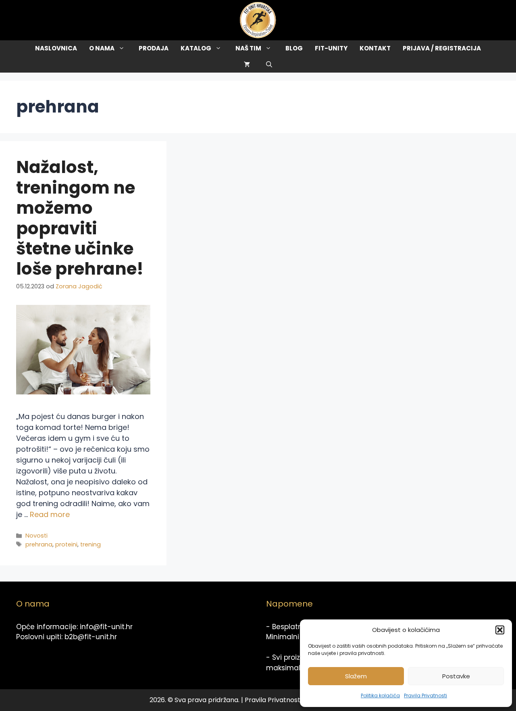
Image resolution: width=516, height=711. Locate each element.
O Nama (101, 48)
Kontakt (375, 48)
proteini (66, 544)
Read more (50, 514)
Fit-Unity (331, 48)
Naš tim (248, 48)
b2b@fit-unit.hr (90, 637)
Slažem (356, 676)
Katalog (196, 48)
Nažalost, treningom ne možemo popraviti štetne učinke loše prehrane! (80, 218)
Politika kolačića (380, 695)
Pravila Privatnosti (425, 695)
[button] (500, 630)
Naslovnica (56, 48)
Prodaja (154, 48)
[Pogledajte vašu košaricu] (247, 64)
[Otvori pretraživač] (269, 64)
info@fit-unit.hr (106, 627)
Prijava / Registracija (442, 48)
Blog (294, 48)
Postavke (456, 676)
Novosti (36, 536)
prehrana (38, 544)
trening (90, 544)
